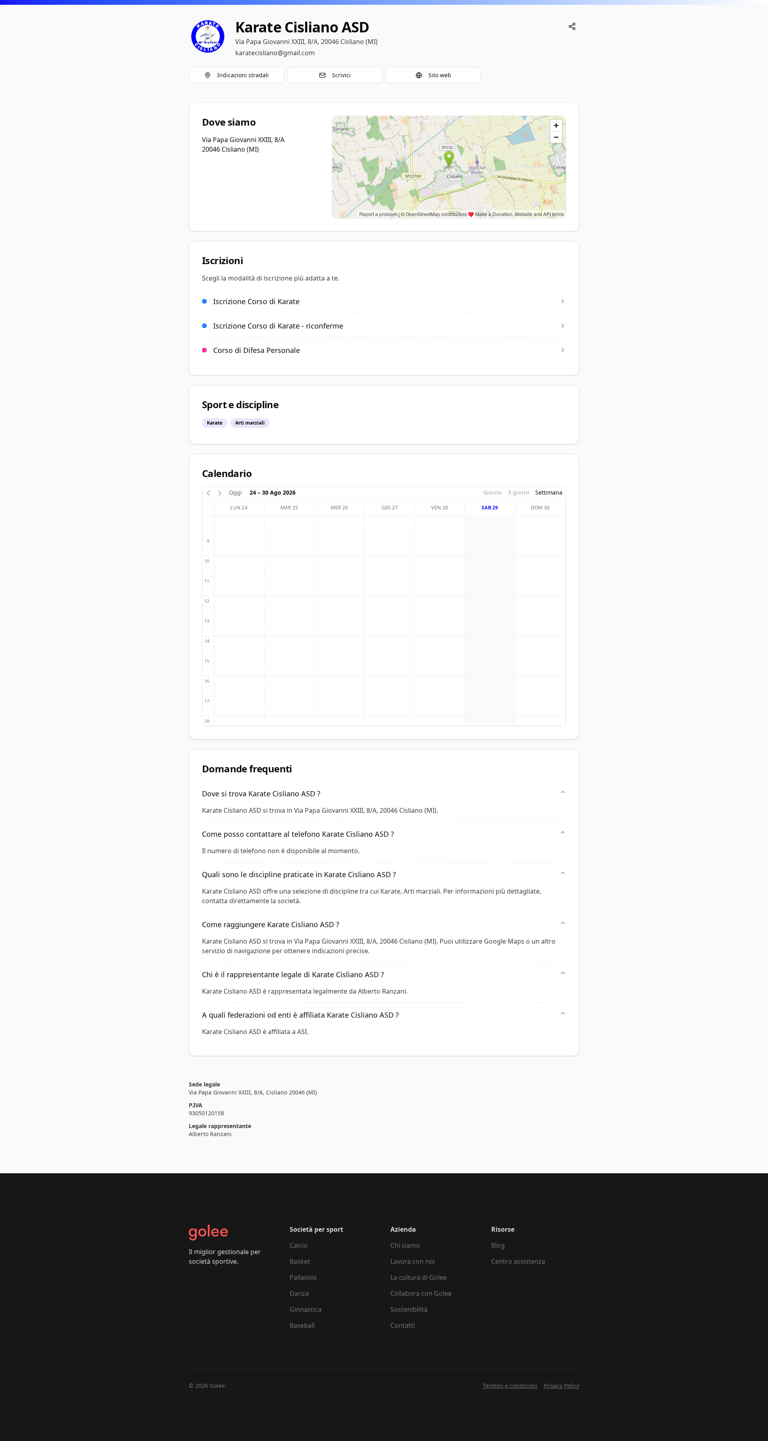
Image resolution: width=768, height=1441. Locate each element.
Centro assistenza (518, 1261)
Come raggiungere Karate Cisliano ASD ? (270, 924)
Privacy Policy (561, 1385)
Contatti (402, 1325)
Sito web (439, 75)
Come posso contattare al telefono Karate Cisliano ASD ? (298, 834)
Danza (299, 1293)
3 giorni (518, 492)
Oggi (235, 492)
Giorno (492, 492)
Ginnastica (306, 1309)
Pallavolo (303, 1277)
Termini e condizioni (510, 1385)
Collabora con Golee (421, 1293)
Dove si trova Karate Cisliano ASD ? (261, 793)
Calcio (299, 1245)
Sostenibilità (409, 1309)
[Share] (572, 26)
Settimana (548, 492)
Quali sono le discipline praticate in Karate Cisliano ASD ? (299, 874)
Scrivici (341, 75)
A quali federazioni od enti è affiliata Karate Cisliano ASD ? (300, 1015)
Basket (300, 1261)
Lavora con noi (412, 1261)
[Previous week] (208, 492)
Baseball (302, 1325)
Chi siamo (405, 1245)
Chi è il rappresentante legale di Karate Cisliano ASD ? (293, 974)
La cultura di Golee (418, 1277)
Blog (498, 1245)
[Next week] (220, 492)
